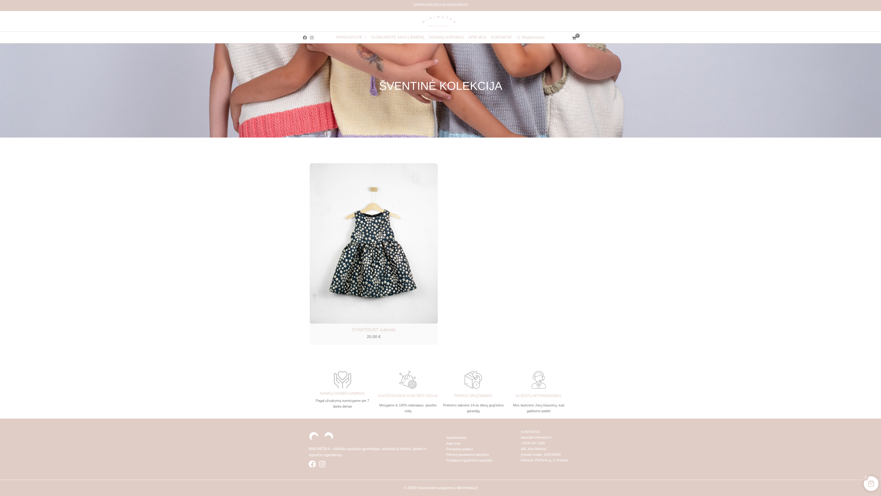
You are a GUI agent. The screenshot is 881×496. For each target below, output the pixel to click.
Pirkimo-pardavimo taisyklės (467, 455)
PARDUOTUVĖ (349, 37)
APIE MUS (477, 37)
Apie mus (453, 443)
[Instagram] (312, 38)
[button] (364, 37)
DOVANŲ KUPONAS (446, 37)
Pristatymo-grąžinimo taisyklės (469, 460)
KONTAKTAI (501, 37)
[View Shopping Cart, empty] (574, 39)
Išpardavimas (456, 438)
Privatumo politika (459, 449)
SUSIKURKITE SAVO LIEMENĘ (397, 37)
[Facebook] (305, 38)
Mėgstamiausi (533, 37)
